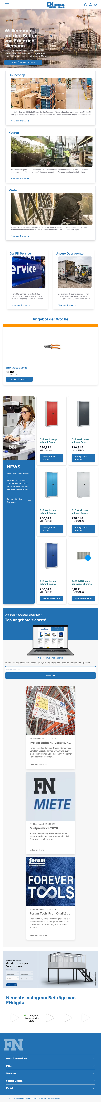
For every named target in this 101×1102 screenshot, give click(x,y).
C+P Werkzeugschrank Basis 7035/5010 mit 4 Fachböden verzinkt (50, 582)
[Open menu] (7, 5)
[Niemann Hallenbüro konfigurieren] (50, 969)
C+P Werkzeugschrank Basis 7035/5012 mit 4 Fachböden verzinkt (50, 512)
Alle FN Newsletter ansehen (51, 658)
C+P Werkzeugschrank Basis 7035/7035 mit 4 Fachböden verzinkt (82, 512)
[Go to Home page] (56, 5)
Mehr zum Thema (18, 121)
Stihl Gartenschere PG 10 (16, 368)
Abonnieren (50, 676)
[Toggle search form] (86, 4)
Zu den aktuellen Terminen (14, 500)
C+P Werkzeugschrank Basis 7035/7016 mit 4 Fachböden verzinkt (82, 441)
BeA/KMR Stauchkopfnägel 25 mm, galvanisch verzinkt (82, 582)
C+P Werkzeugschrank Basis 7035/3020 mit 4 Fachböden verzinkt (50, 441)
